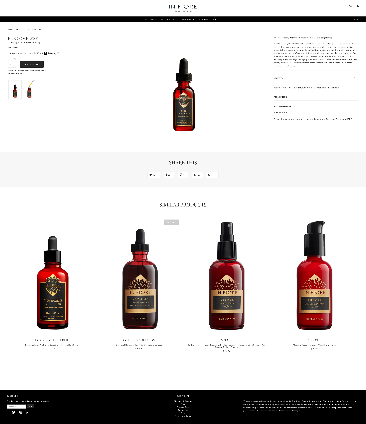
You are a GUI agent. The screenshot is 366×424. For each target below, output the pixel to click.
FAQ (183, 404)
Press (183, 413)
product (19, 29)
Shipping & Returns (183, 401)
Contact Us (183, 410)
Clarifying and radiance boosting (24, 42)
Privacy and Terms (183, 416)
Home (9, 29)
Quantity (12, 59)
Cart (355, 19)
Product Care (183, 407)
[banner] (183, 8)
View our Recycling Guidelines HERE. (335, 119)
